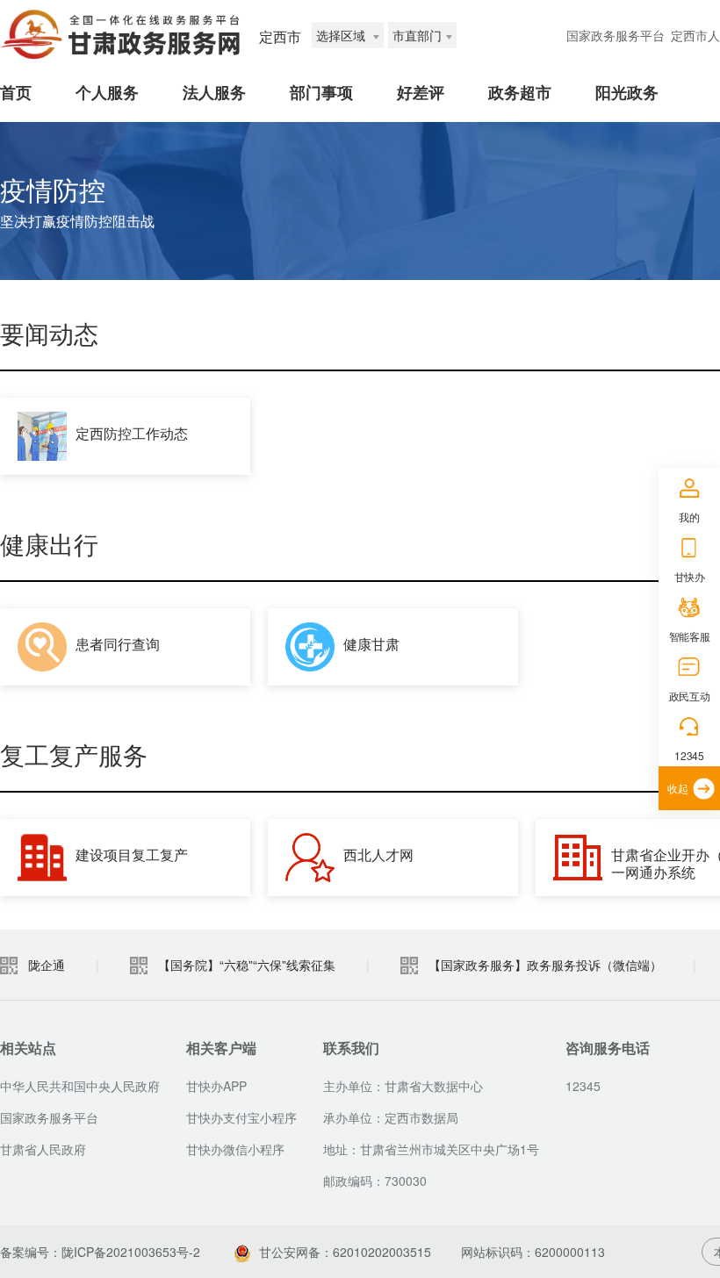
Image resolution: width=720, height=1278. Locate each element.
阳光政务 (627, 92)
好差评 (420, 92)
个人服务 (107, 92)
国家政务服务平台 (615, 35)
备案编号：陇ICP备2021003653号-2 (100, 1251)
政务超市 (519, 92)
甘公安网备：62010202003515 (345, 1251)
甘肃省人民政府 (43, 1149)
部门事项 (321, 92)
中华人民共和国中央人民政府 (80, 1086)
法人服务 (214, 92)
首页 (16, 92)
